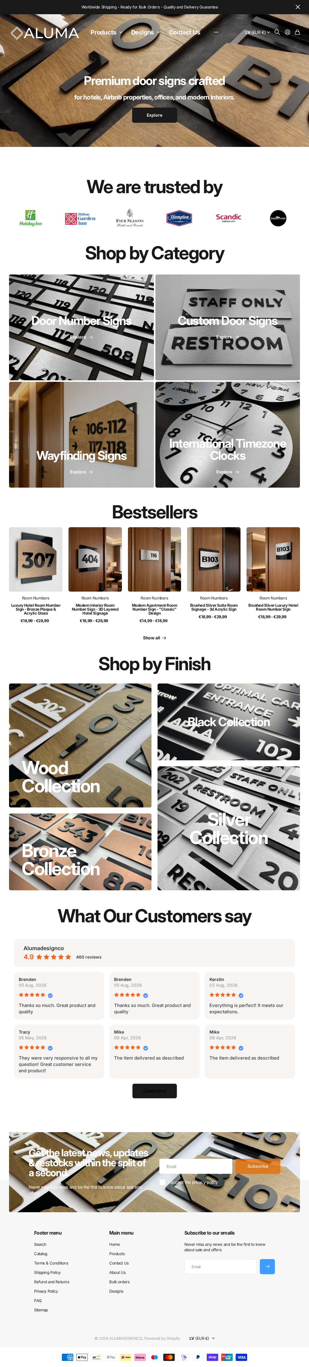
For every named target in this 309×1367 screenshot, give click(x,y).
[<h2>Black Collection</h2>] (229, 722)
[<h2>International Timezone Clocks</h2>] (227, 435)
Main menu (121, 1233)
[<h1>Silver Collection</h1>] (229, 828)
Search (40, 1244)
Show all (152, 637)
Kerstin (216, 979)
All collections (122, 32)
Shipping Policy (47, 1272)
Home (114, 1244)
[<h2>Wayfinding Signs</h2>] (81, 435)
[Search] (277, 32)
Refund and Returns (51, 1281)
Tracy (24, 1031)
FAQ (38, 1300)
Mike (119, 1031)
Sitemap (41, 1309)
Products (103, 32)
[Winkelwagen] (297, 32)
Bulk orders (119, 1281)
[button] (154, 1091)
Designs (142, 32)
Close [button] (298, 7)
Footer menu (48, 1233)
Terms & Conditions (51, 1263)
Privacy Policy (46, 1291)
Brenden (27, 979)
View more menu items (216, 32)
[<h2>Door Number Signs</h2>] (81, 327)
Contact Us (184, 32)
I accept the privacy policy (193, 1182)
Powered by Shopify (162, 1338)
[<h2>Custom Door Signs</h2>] (227, 327)
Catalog (40, 1253)
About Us (117, 1272)
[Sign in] (287, 32)
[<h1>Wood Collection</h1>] (80, 745)
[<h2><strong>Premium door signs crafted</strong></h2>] (154, 102)
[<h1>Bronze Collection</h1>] (80, 851)
